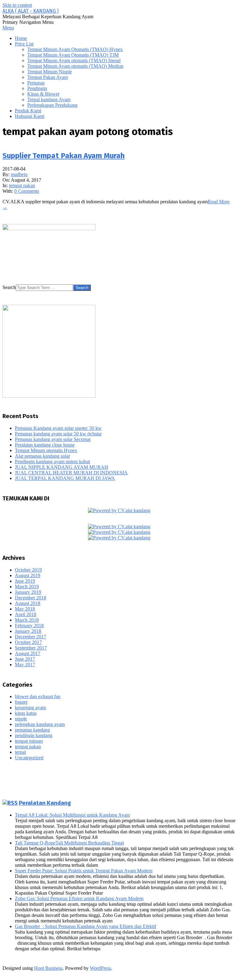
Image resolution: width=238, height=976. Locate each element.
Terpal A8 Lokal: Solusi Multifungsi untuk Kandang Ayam (72, 815)
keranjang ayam (30, 707)
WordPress (100, 968)
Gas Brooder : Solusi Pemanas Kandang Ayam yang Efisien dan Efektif (85, 926)
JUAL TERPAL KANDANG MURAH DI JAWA (65, 478)
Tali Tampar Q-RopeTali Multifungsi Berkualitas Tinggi (69, 842)
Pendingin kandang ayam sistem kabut (52, 461)
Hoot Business (48, 968)
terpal (20, 752)
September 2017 (31, 647)
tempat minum (29, 741)
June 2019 (25, 581)
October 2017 (28, 642)
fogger (21, 702)
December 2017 (30, 636)
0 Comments (26, 191)
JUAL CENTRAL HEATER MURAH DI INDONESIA (71, 472)
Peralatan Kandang (45, 803)
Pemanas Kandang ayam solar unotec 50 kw (58, 428)
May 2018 (25, 608)
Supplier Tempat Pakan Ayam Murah (63, 155)
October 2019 (28, 569)
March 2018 (27, 620)
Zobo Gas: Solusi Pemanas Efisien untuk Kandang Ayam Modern (79, 898)
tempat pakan (22, 185)
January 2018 (28, 631)
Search (9, 287)
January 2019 (28, 592)
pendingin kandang (33, 735)
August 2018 (27, 603)
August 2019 (27, 575)
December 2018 (30, 597)
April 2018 (25, 614)
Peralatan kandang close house (45, 444)
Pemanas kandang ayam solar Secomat (52, 439)
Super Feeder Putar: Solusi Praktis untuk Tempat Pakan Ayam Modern (83, 870)
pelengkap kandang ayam (40, 724)
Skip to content (17, 5)
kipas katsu (26, 713)
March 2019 (27, 586)
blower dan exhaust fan (37, 696)
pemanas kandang (32, 729)
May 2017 (25, 664)
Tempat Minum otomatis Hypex (46, 450)
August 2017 (27, 653)
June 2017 (25, 659)
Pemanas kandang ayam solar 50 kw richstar (58, 433)
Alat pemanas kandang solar (42, 456)
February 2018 (29, 625)
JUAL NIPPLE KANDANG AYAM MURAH (61, 467)
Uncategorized (29, 757)
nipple (21, 718)
